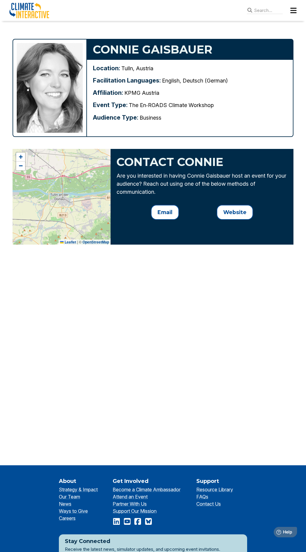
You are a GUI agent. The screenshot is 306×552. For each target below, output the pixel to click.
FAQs (202, 497)
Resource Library (214, 489)
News (65, 504)
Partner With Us (130, 504)
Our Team (69, 497)
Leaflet (70, 242)
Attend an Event (130, 497)
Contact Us (208, 504)
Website (235, 212)
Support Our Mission (135, 511)
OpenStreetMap (95, 242)
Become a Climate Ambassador (146, 489)
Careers (67, 518)
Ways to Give (73, 511)
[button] (20, 157)
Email (164, 212)
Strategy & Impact (78, 489)
